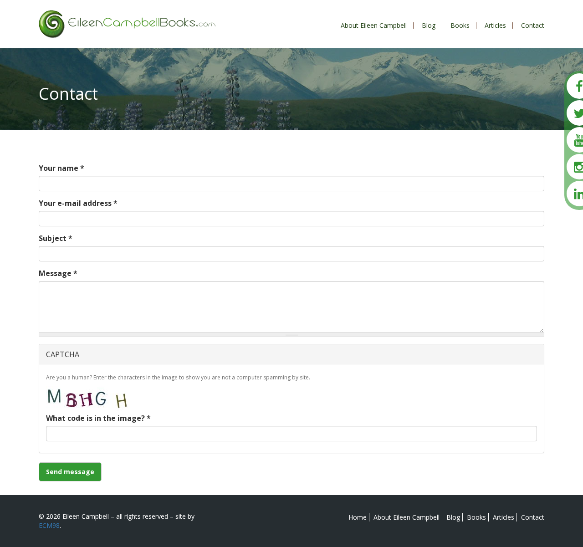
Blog (428, 25)
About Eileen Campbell (374, 25)
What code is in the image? (98, 418)
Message (58, 273)
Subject (55, 238)
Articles (495, 25)
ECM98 (49, 525)
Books (460, 25)
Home (357, 517)
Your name (61, 168)
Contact (532, 25)
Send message (70, 471)
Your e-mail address (78, 203)
